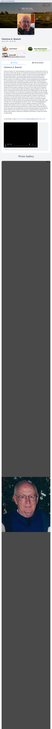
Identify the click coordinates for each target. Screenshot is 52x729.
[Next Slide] (48, 504)
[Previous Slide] (3, 504)
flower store (42, 119)
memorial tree (21, 119)
